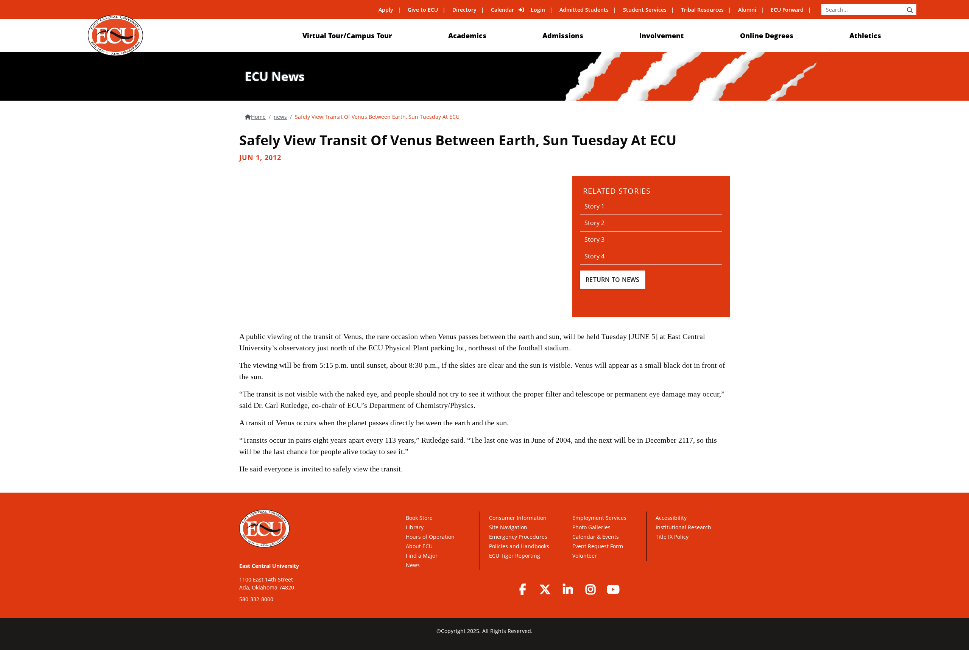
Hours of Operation (430, 536)
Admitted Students (584, 9)
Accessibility (671, 517)
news (280, 116)
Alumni (747, 9)
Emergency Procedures (518, 536)
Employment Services (599, 517)
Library (415, 527)
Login (538, 9)
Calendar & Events (595, 536)
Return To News (613, 279)
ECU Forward (787, 9)
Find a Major (422, 555)
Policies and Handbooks (519, 546)
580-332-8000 (256, 599)
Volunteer (584, 555)
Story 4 (594, 256)
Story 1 (594, 206)
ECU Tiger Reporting (514, 555)
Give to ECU (423, 9)
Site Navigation (508, 527)
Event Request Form (597, 546)
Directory (464, 9)
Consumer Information (518, 517)
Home (258, 116)
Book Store (419, 517)
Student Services (645, 9)
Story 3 (594, 239)
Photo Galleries (591, 527)
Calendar (502, 9)
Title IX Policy (673, 536)
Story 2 (594, 223)
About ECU (419, 546)
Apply (386, 9)
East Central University (269, 565)
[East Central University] (115, 35)
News (413, 565)
